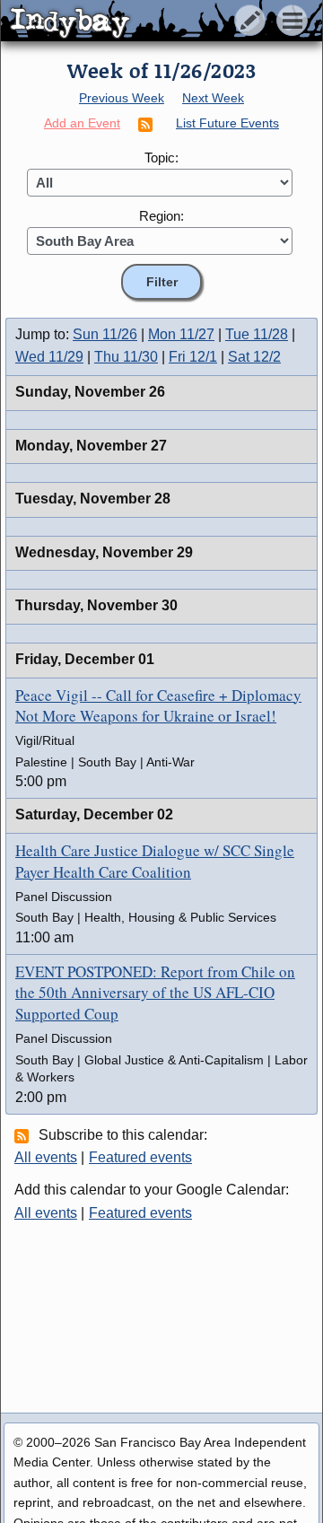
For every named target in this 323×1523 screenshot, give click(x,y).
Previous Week (121, 98)
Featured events (140, 1157)
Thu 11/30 (126, 356)
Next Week (213, 98)
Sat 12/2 (254, 356)
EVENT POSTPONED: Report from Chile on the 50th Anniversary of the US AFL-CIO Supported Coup (155, 993)
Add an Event (82, 123)
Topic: (161, 157)
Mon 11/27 (181, 334)
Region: (161, 215)
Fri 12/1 (193, 356)
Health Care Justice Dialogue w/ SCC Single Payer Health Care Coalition (154, 861)
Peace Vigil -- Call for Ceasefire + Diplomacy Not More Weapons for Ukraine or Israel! (158, 706)
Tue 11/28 (256, 334)
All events (45, 1157)
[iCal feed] (24, 1135)
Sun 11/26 (105, 334)
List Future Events (227, 123)
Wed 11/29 (49, 356)
